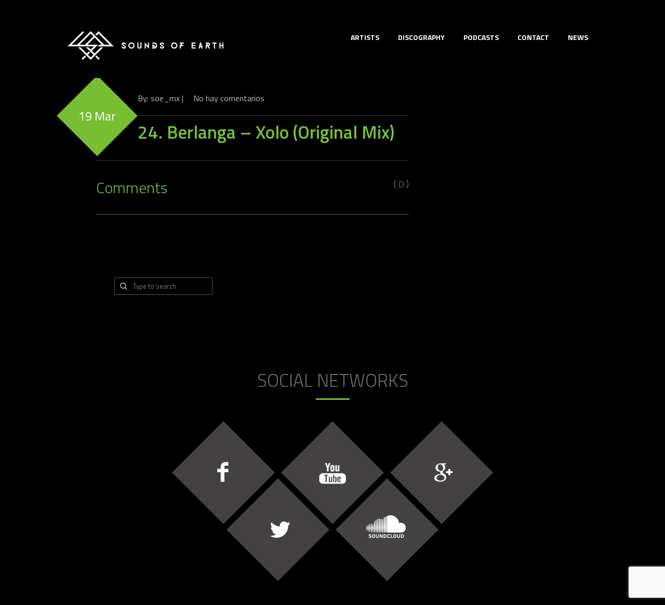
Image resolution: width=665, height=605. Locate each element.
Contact (533, 37)
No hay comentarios (228, 98)
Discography (421, 37)
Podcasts (481, 37)
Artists (365, 37)
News (578, 37)
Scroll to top (637, 548)
